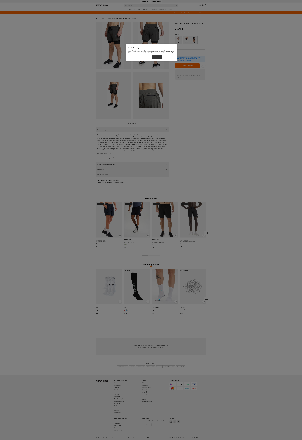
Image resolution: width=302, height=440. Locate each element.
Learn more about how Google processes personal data (163, 52)
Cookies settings (145, 57)
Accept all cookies (156, 57)
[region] (151, 52)
